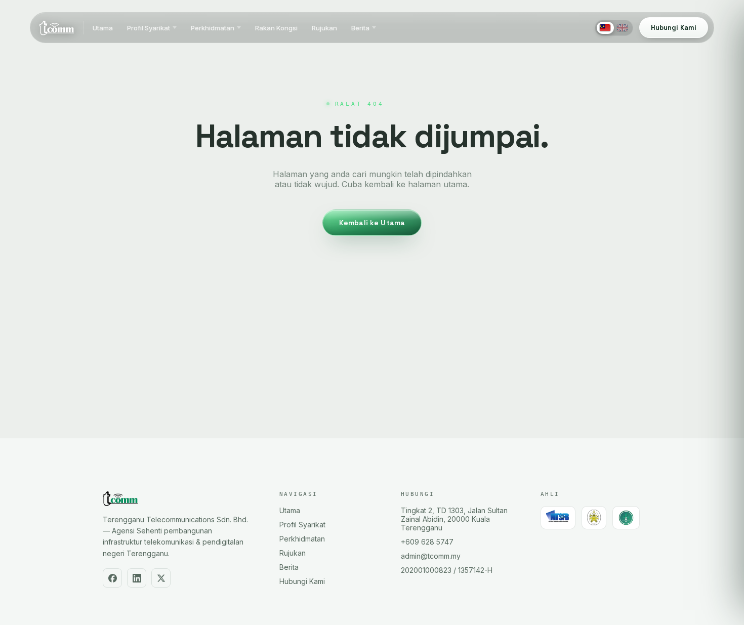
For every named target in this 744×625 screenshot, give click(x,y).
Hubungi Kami (302, 581)
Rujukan (324, 28)
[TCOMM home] (56, 27)
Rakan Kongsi (276, 28)
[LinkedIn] (136, 578)
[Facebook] (112, 578)
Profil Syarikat (148, 28)
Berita (360, 28)
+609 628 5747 (427, 541)
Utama (103, 28)
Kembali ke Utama (372, 222)
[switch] (614, 28)
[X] (161, 578)
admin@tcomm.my (431, 556)
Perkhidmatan (212, 28)
